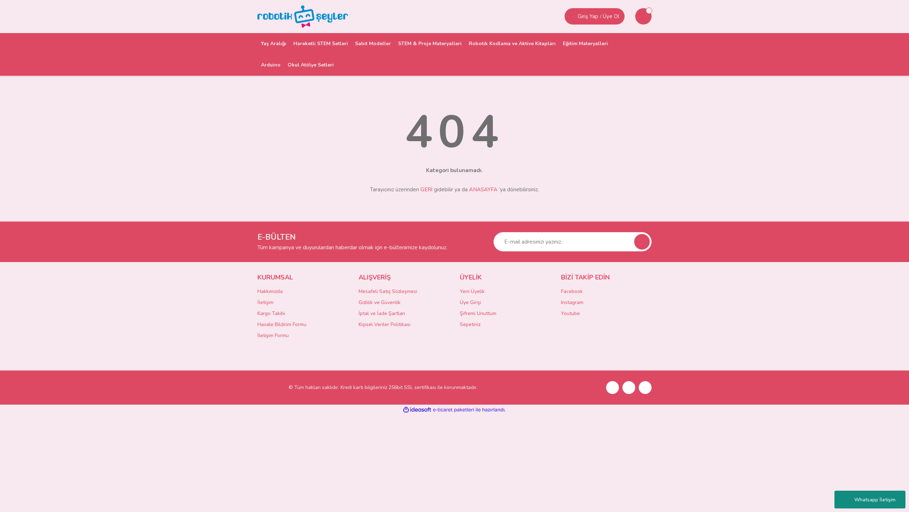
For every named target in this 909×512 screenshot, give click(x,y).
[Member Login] (572, 16)
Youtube (570, 313)
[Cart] (643, 16)
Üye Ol (611, 16)
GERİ (426, 189)
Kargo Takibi (271, 313)
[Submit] (642, 242)
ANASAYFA (483, 189)
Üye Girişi (470, 302)
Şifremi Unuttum (478, 313)
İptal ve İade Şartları (382, 313)
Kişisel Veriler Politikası (384, 324)
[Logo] (302, 16)
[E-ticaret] (453, 409)
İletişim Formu (273, 335)
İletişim (265, 302)
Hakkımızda (270, 291)
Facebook (572, 291)
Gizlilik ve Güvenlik (380, 302)
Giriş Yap (588, 16)
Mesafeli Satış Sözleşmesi (388, 291)
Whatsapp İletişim (875, 499)
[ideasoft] (417, 409)
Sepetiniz (470, 324)
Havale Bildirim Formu (281, 324)
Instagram (572, 302)
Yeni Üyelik (472, 291)
